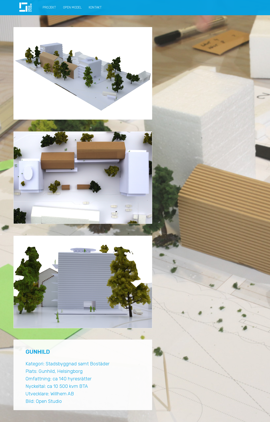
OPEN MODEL (72, 7)
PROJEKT (49, 7)
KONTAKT (95, 7)
